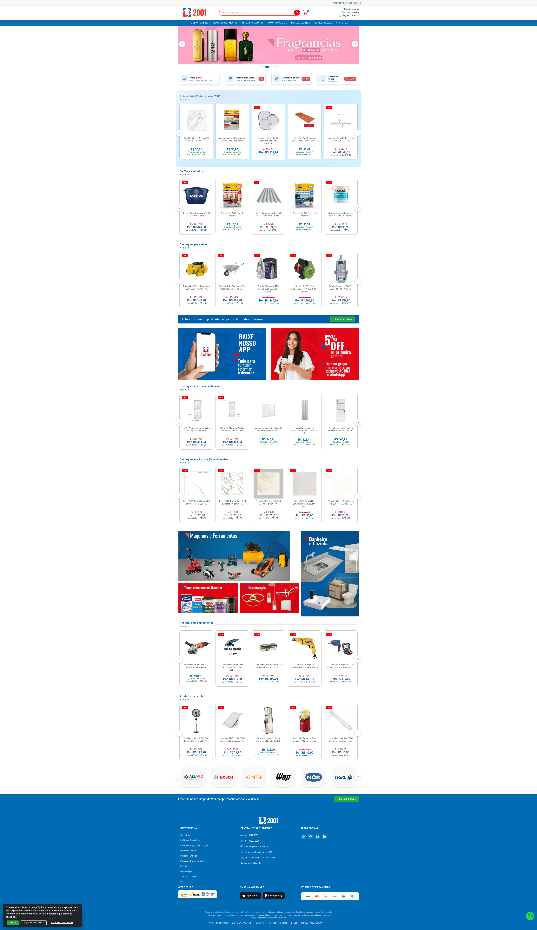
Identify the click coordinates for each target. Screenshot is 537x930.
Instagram (303, 836)
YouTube (317, 836)
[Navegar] (182, 44)
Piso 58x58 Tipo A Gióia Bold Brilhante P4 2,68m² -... (232, 502)
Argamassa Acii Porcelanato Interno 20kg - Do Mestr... (232, 139)
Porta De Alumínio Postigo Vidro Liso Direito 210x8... (232, 429)
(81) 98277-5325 (350, 15)
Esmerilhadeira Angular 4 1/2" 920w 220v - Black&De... (196, 666)
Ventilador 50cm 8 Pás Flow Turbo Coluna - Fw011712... (196, 739)
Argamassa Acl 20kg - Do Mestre (232, 214)
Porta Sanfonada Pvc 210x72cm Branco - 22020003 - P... (304, 431)
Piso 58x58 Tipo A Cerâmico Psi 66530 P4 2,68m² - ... (341, 502)
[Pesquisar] (297, 13)
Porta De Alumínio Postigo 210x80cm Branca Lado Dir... (341, 429)
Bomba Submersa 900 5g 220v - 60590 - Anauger (340, 287)
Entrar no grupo (343, 319)
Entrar (339, 3)
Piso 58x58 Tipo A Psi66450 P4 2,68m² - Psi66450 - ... (196, 139)
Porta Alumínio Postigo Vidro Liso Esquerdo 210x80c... (196, 429)
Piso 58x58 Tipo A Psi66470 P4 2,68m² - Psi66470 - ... (268, 502)
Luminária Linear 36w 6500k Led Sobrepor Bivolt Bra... (340, 739)
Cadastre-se (355, 3)
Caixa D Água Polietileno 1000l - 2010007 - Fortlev (196, 214)
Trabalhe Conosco (188, 876)
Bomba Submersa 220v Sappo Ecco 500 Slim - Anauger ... (268, 289)
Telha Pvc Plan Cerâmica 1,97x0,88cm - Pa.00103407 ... (304, 139)
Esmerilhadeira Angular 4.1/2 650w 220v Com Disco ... (268, 666)
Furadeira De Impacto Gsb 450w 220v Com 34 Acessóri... (341, 666)
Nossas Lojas (186, 871)
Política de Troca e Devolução (193, 861)
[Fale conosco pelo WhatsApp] (530, 916)
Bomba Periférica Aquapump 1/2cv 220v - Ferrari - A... (196, 287)
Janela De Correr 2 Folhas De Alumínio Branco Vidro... (268, 429)
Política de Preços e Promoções (194, 845)
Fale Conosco (186, 866)
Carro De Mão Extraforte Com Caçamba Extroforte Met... (232, 287)
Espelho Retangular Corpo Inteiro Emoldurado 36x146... (269, 739)
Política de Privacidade (190, 840)
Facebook (310, 836)
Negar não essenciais (33, 922)
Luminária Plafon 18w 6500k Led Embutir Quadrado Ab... (232, 739)
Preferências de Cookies (62, 922)
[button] (260, 67)
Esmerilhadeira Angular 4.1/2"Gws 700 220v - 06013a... (232, 667)
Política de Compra (188, 851)
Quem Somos (186, 835)
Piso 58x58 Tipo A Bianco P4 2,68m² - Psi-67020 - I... (196, 502)
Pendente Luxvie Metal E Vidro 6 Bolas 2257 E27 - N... (341, 139)
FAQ (182, 882)
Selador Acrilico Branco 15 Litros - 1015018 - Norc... (340, 214)
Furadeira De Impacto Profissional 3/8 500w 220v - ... (304, 667)
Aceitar (13, 922)
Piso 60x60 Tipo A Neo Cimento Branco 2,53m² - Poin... (304, 504)
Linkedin (324, 836)
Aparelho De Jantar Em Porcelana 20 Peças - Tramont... (268, 141)
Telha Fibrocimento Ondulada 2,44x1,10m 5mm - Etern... (268, 214)
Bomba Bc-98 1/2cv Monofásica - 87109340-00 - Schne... (304, 289)
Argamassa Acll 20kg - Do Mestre (305, 214)
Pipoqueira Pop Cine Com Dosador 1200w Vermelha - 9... (304, 741)
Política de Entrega (188, 856)
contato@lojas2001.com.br (256, 846)
